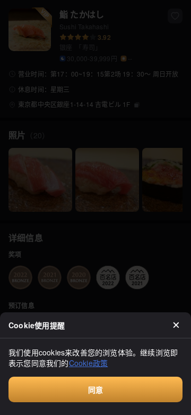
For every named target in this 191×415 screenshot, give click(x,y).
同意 (95, 389)
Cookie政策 (88, 363)
